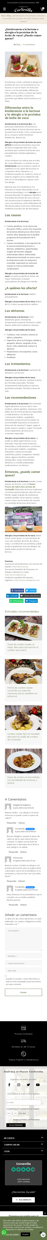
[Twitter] (28, 1084)
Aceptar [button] (25, 1234)
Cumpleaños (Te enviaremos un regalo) (22, 1109)
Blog (9, 16)
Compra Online (12, 1145)
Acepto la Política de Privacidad (26, 1120)
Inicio (3, 16)
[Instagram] (18, 1084)
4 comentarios (29, 44)
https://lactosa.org (20, 566)
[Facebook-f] (9, 1084)
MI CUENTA (9, 1138)
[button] (23, 1138)
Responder (11, 823)
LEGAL (7, 1151)
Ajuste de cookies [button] (11, 1234)
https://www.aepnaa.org (15, 575)
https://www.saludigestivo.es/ (27, 580)
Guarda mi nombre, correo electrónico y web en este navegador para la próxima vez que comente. (23, 981)
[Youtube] (37, 1084)
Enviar (23, 992)
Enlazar (21, 823)
